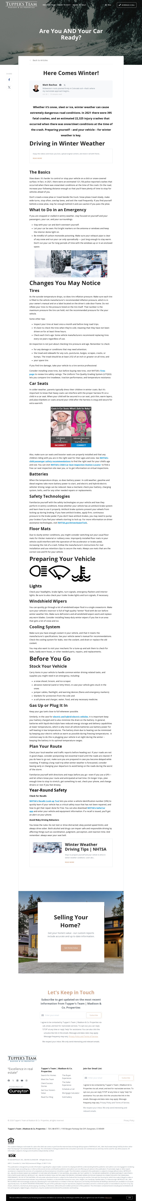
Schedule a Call (68, 1089)
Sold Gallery (67, 1097)
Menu (109, 5)
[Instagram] (26, 1080)
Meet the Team (49, 5)
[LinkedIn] (17, 1080)
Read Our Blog (47, 1097)
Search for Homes (48, 1075)
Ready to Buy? (64, 5)
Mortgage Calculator (70, 1093)
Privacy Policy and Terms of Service (83, 1036)
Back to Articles (40, 60)
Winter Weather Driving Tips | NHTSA (85, 847)
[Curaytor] (19, 1093)
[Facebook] (9, 1080)
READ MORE (37, 158)
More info (108, 1198)
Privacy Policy (129, 1120)
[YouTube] (22, 1080)
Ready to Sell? (79, 5)
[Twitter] (13, 1080)
